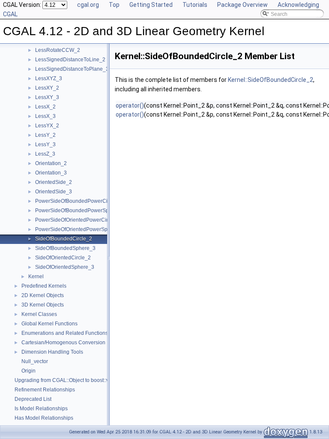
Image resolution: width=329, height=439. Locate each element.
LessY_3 (45, 144)
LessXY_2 (47, 88)
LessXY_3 (47, 97)
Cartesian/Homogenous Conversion (63, 343)
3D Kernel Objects (42, 305)
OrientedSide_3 (53, 192)
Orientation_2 (51, 163)
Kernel (36, 277)
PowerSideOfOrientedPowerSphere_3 (79, 229)
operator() (130, 105)
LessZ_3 (45, 154)
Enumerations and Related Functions (64, 333)
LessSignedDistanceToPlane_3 (72, 69)
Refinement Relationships (45, 390)
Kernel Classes (39, 314)
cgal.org (88, 4)
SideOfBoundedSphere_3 (65, 248)
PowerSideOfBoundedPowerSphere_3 (80, 210)
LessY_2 (45, 135)
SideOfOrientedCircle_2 (63, 258)
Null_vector (34, 361)
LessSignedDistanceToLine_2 (70, 60)
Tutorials (194, 4)
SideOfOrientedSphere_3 (64, 267)
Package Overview (242, 4)
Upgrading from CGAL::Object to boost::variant (68, 380)
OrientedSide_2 (53, 182)
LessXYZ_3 (48, 78)
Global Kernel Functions (49, 324)
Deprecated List (33, 399)
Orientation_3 (51, 173)
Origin (28, 371)
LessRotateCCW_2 (57, 50)
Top (114, 4)
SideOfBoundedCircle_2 (63, 239)
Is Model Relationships (41, 409)
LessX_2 (45, 107)
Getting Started (151, 4)
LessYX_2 (47, 126)
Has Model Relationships (44, 418)
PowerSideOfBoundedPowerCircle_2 (78, 201)
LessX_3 (45, 116)
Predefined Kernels (43, 286)
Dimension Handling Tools (52, 352)
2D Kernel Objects (42, 295)
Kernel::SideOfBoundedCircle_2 (270, 79)
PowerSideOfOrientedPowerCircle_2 (78, 220)
